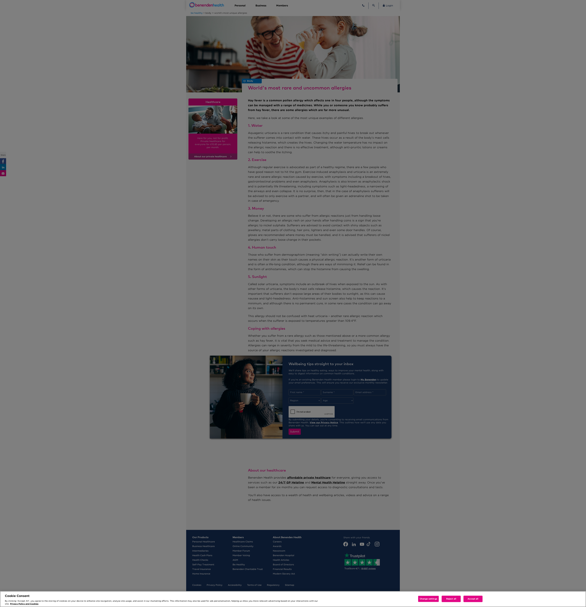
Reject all (451, 599)
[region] (293, 599)
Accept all (473, 599)
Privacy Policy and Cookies (24, 604)
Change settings (428, 599)
